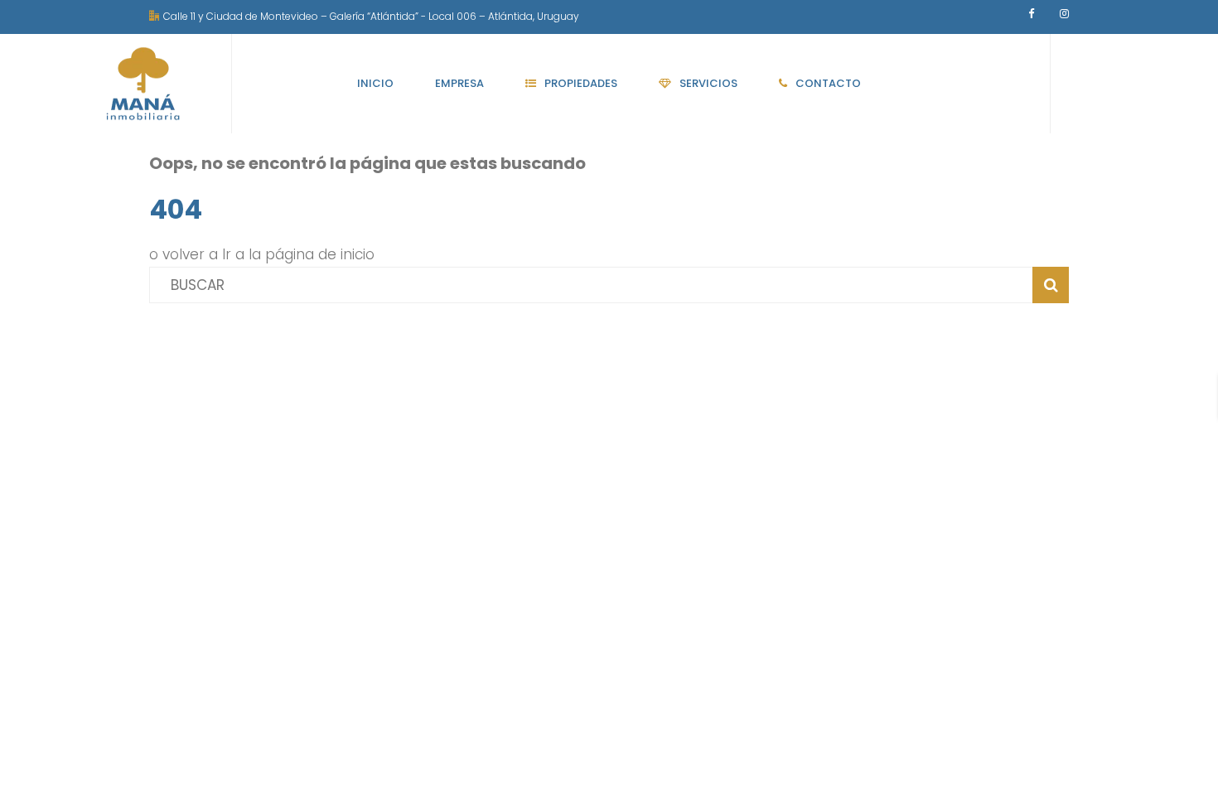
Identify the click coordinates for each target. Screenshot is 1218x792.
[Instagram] (1064, 13)
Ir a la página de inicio (298, 254)
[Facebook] (1031, 13)
